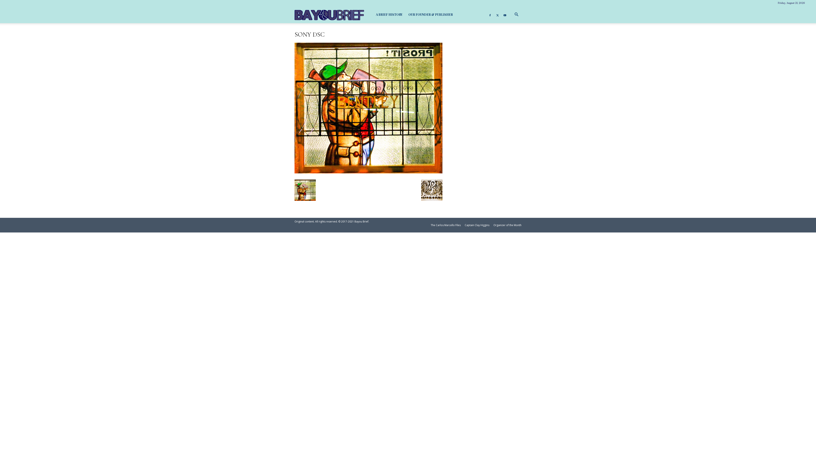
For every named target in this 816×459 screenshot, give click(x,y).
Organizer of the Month (507, 225)
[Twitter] (497, 14)
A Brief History (389, 15)
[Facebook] (490, 14)
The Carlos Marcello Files (446, 225)
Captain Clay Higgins (477, 225)
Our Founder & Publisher (430, 15)
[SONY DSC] (368, 171)
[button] (516, 14)
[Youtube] (505, 14)
